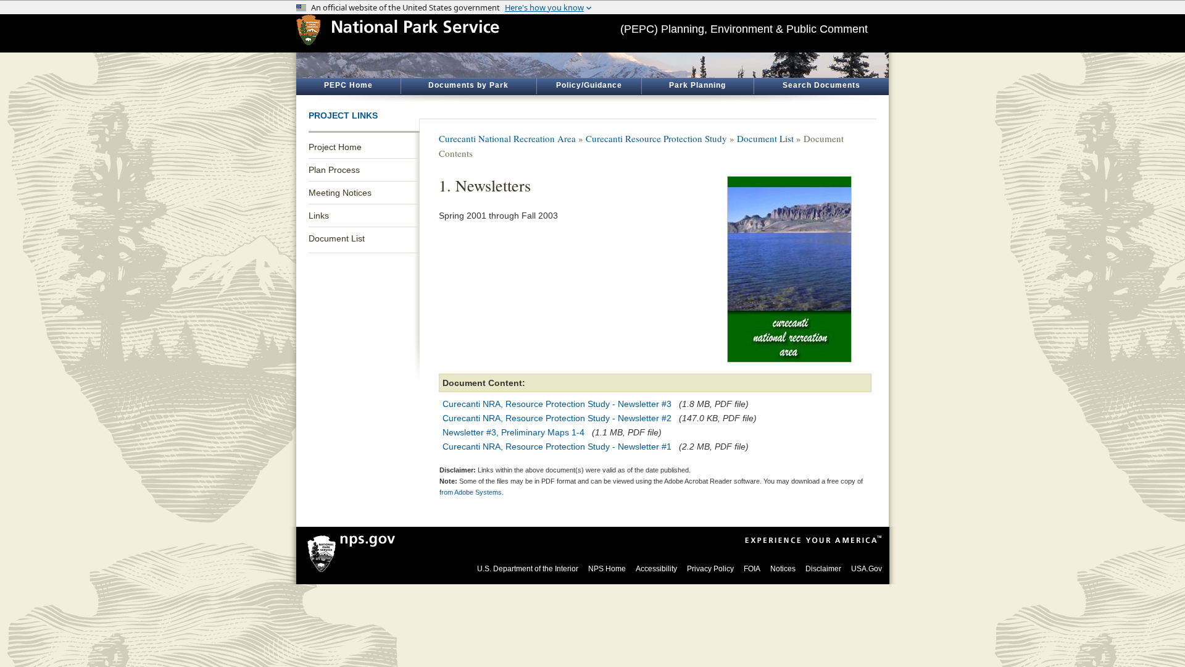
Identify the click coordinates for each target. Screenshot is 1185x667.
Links (319, 215)
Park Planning (697, 85)
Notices (783, 568)
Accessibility (656, 568)
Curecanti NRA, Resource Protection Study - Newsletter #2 (557, 418)
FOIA (752, 568)
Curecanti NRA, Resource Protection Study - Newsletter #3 (557, 404)
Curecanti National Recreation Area (507, 138)
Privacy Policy (710, 568)
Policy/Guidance (589, 85)
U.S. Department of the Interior (527, 568)
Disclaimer (823, 568)
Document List (337, 238)
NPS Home (607, 568)
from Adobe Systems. (471, 492)
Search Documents (821, 85)
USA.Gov (866, 568)
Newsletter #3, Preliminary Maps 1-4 (513, 432)
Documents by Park (468, 85)
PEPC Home (348, 85)
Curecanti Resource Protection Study (656, 138)
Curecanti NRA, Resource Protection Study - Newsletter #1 (557, 446)
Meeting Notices (340, 193)
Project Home (335, 147)
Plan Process (334, 170)
